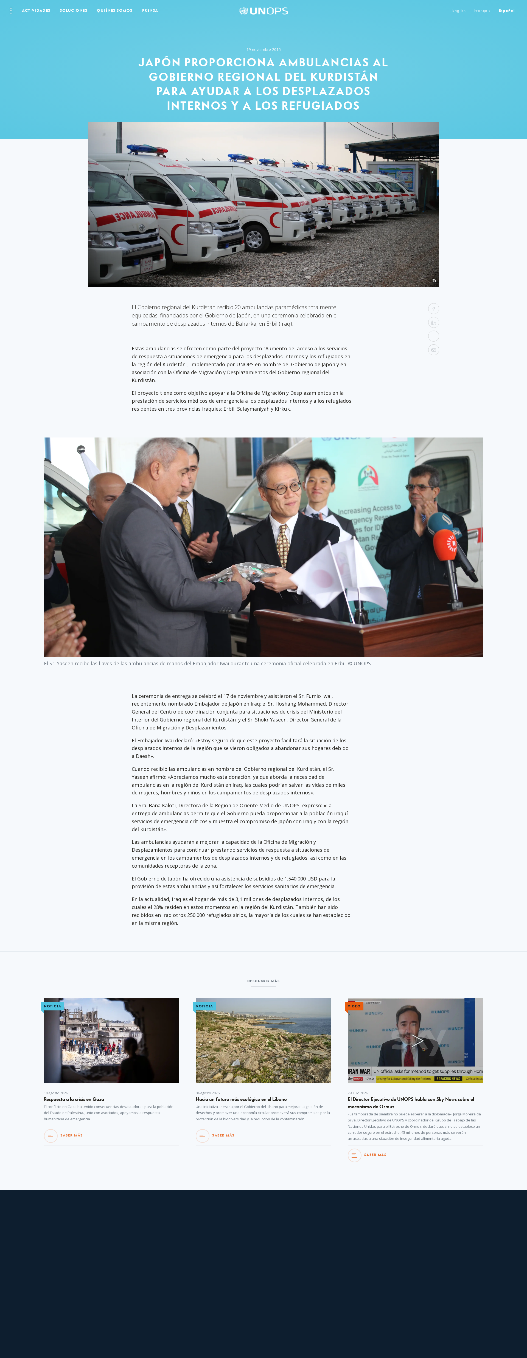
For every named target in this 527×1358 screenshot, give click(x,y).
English (459, 11)
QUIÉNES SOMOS (115, 11)
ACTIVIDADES (36, 11)
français (482, 11)
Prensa (150, 11)
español (507, 11)
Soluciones (73, 11)
